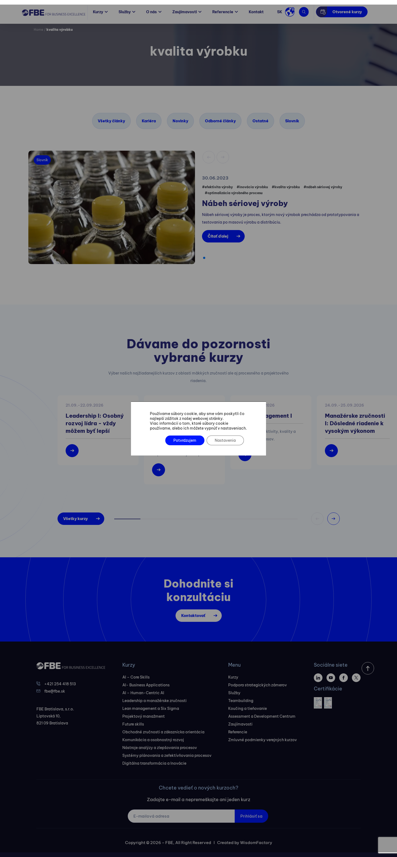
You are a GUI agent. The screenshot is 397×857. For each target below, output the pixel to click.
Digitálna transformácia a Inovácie (154, 763)
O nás (151, 11)
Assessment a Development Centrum (261, 716)
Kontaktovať (193, 615)
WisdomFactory (256, 842)
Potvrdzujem (184, 440)
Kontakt (256, 11)
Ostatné (260, 121)
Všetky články (111, 121)
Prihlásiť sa (251, 816)
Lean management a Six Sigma (150, 708)
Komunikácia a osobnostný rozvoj (153, 739)
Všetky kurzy (75, 518)
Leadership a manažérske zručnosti (154, 700)
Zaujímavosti (184, 11)
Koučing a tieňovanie (247, 708)
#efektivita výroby (217, 187)
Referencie (222, 11)
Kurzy (98, 11)
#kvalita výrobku (286, 187)
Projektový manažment (143, 716)
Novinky (180, 121)
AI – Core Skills (136, 677)
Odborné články (220, 121)
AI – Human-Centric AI (143, 692)
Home (38, 30)
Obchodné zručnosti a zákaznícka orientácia (163, 732)
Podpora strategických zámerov (257, 685)
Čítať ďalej (218, 236)
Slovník (292, 121)
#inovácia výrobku (252, 187)
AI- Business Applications (146, 685)
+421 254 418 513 (60, 683)
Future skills (133, 724)
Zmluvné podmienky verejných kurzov (262, 739)
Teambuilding (240, 700)
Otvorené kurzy (347, 11)
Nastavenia (225, 440)
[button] (204, 258)
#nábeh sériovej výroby (323, 187)
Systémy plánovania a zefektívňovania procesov (166, 755)
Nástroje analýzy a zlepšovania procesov (159, 747)
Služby (125, 11)
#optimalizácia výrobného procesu (234, 193)
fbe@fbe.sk (54, 691)
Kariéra (149, 121)
